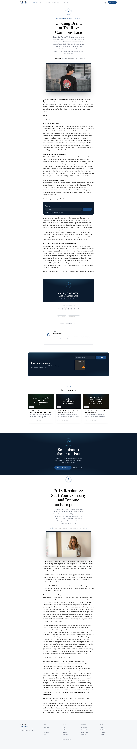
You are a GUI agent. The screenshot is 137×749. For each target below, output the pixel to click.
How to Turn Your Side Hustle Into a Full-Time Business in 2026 (95, 411)
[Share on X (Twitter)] (62, 308)
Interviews (35, 2)
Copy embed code (62, 316)
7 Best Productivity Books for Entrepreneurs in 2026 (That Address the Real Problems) (41, 411)
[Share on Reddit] (71, 308)
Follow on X (57, 341)
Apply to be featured (63, 467)
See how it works (78, 467)
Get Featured (64, 2)
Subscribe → (112, 2)
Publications (55, 2)
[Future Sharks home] (24, 2)
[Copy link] (78, 308)
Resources (48, 2)
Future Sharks (57, 333)
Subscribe (87, 209)
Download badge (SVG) (74, 316)
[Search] (105, 2)
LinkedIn (67, 341)
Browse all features (68, 426)
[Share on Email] (75, 308)
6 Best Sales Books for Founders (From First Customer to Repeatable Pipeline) (68, 411)
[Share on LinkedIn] (65, 308)
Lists (41, 2)
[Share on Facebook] (68, 308)
